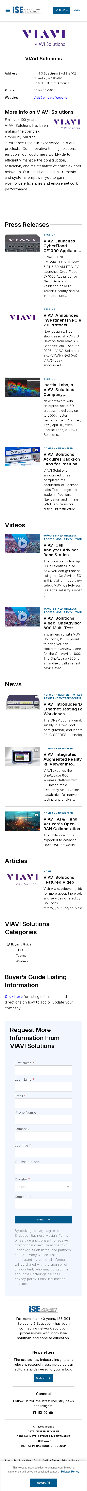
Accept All (43, 1482)
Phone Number (26, 1112)
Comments (23, 1197)
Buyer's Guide (21, 944)
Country (22, 1179)
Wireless (22, 961)
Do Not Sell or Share (46, 1460)
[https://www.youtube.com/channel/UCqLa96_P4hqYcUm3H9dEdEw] (51, 1413)
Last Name (24, 1079)
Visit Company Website (50, 97)
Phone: (10, 90)
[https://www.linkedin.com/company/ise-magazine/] (40, 1413)
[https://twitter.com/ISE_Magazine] (46, 1413)
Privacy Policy (70, 1460)
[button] (8, 10)
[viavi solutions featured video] (22, 879)
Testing (49, 235)
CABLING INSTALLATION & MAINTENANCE (44, 1436)
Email (20, 1096)
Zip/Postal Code (27, 1162)
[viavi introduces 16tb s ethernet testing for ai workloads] (22, 702)
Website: (11, 97)
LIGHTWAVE (43, 1441)
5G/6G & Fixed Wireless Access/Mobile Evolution (63, 537)
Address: (11, 73)
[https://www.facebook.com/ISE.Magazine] (35, 1413)
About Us (10, 1460)
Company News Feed (58, 448)
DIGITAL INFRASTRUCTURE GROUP (43, 1445)
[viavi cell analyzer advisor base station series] (22, 543)
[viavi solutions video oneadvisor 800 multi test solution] (22, 616)
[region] (43, 1476)
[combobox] (43, 1186)
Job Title (23, 1145)
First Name (24, 1063)
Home (47, 871)
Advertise (25, 1460)
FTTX (20, 950)
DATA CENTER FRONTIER (43, 1431)
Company (22, 1129)
